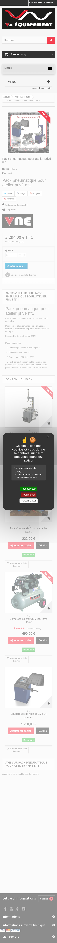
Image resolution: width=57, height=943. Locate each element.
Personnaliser (28, 500)
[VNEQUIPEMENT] (28, 18)
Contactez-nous (35, 3)
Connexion (48, 3)
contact (35, 88)
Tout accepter (28, 488)
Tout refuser (28, 494)
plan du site (46, 88)
